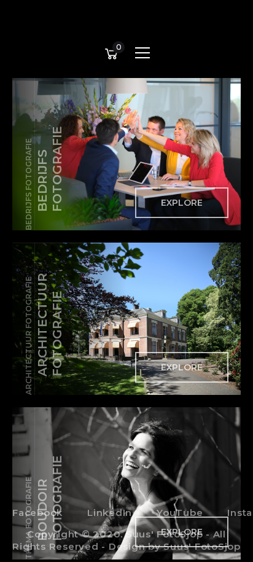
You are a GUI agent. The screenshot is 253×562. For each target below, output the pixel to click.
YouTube (180, 512)
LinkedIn (109, 512)
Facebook (37, 512)
